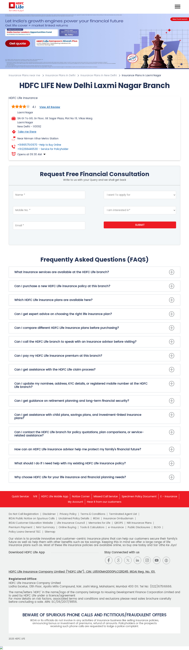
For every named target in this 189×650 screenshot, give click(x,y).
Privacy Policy (68, 514)
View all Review (49, 107)
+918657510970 (39, 145)
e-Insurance (116, 527)
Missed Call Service (106, 496)
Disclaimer (49, 514)
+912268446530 (42, 149)
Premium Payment (20, 527)
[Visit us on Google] (118, 560)
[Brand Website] (166, 560)
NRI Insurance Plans (139, 523)
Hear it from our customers (104, 502)
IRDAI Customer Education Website (31, 523)
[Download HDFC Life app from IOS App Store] (18, 563)
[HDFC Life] (16, 7)
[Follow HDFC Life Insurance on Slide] (175, 560)
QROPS (118, 523)
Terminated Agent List (123, 514)
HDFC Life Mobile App (54, 496)
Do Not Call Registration (24, 514)
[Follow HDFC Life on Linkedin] (137, 560)
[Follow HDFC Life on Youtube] (156, 560)
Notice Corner (81, 496)
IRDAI (96, 518)
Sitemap (50, 532)
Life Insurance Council (71, 523)
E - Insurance (168, 496)
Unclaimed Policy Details (74, 518)
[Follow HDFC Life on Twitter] (127, 560)
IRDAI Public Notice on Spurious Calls (32, 518)
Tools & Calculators (92, 527)
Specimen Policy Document (139, 496)
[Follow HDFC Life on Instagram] (147, 560)
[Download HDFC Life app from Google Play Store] (12, 563)
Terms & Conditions (92, 514)
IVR (35, 496)
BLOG (157, 527)
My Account (75, 502)
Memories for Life (99, 523)
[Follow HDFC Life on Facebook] (108, 560)
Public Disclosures (139, 527)
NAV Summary (45, 527)
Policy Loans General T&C (25, 532)
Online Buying (67, 527)
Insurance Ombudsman (118, 518)
